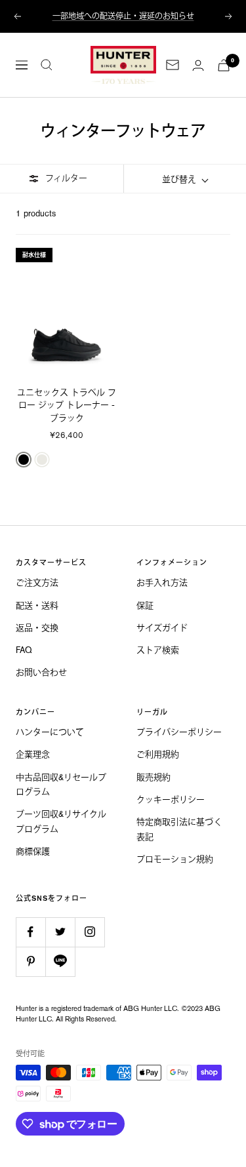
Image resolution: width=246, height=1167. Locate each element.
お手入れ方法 (162, 582)
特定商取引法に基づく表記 (179, 829)
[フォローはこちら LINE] (60, 961)
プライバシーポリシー (179, 732)
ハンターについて (50, 732)
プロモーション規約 (174, 859)
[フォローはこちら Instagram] (89, 932)
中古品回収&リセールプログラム (61, 784)
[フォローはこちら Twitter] (60, 932)
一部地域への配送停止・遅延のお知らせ (123, 14)
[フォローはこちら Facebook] (30, 932)
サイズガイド (162, 628)
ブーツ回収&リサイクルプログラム (61, 821)
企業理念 (33, 754)
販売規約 (153, 777)
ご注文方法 (37, 582)
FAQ (24, 650)
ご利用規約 (157, 754)
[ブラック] (23, 459)
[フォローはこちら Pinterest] (30, 961)
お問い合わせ (41, 672)
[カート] (223, 65)
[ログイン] (198, 65)
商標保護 (33, 851)
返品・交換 (37, 628)
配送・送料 (37, 605)
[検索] (46, 65)
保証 (145, 605)
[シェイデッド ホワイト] (42, 459)
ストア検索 (157, 650)
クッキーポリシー (170, 799)
